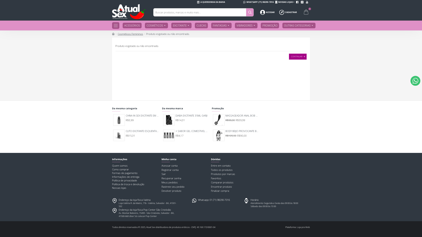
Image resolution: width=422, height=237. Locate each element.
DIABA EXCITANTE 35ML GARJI (191, 115)
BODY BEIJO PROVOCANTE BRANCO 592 (242, 131)
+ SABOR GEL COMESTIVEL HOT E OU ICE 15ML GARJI (192, 131)
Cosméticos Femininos (130, 34)
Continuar (296, 56)
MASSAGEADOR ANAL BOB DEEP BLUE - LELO (242, 115)
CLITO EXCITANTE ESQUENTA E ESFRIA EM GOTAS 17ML (142, 131)
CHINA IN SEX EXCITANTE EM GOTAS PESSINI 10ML (142, 115)
